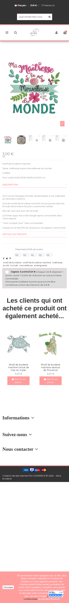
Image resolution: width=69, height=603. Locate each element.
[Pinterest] (10, 258)
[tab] (34, 185)
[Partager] (3, 258)
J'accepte (8, 587)
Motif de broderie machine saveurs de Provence (50, 367)
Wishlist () (49, 5)
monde (14, 265)
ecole (6, 265)
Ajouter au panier (20, 380)
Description (10, 184)
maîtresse (57, 262)
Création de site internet (15, 475)
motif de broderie (12, 262)
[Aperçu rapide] (20, 360)
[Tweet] (7, 258)
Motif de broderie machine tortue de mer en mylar (18, 367)
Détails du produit (14, 234)
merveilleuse (26, 265)
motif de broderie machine (37, 262)
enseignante (40, 265)
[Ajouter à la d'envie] (16, 360)
